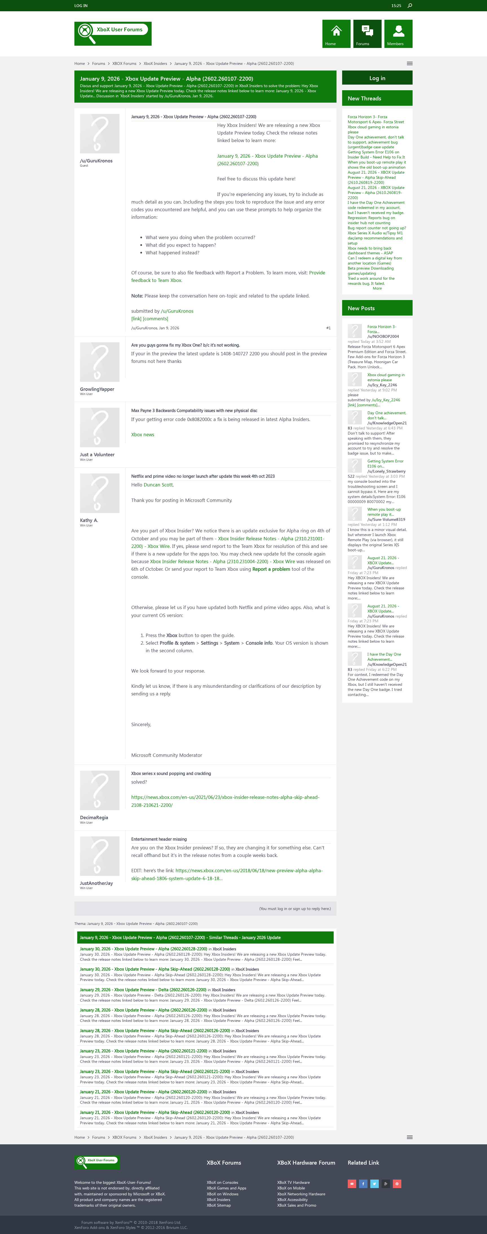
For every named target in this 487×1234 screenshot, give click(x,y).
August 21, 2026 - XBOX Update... (383, 560)
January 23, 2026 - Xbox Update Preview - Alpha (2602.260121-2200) (143, 1051)
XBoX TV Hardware (293, 1182)
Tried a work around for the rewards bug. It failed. (371, 281)
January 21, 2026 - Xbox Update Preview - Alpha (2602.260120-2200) (143, 1091)
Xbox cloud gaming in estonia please (373, 129)
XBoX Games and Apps (226, 1188)
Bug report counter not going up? (377, 227)
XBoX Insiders (218, 1199)
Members (395, 43)
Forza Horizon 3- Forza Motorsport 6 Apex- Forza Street (376, 119)
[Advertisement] (173, 156)
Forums (362, 43)
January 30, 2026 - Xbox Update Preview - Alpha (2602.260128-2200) (143, 948)
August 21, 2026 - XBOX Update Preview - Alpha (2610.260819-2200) (376, 192)
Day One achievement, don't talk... (387, 415)
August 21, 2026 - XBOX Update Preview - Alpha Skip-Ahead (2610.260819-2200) (376, 177)
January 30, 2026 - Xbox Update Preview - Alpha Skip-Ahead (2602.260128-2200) (155, 969)
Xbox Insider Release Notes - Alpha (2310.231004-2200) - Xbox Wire (222, 561)
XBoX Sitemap (219, 1205)
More (377, 288)
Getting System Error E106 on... (386, 463)
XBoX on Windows (222, 1193)
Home (330, 43)
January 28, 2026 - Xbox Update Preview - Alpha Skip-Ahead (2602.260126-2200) (155, 1030)
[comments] (155, 318)
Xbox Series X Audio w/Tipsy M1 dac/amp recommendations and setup (375, 238)
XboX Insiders (132, 95)
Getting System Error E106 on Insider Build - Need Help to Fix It (376, 154)
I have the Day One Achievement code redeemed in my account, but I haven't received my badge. (376, 207)
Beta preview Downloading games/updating (371, 270)
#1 (328, 327)
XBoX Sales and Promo (296, 1205)
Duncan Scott (158, 484)
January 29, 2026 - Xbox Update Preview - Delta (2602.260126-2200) (143, 989)
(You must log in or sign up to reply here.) (295, 908)
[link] (136, 318)
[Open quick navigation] (410, 63)
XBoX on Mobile (291, 1188)
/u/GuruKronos (177, 311)
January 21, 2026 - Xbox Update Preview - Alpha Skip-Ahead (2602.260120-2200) (155, 1112)
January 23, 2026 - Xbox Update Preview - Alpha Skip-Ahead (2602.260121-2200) (155, 1071)
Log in (377, 77)
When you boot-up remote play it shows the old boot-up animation (377, 164)
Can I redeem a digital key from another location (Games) (375, 260)
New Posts (361, 308)
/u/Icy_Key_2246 (386, 399)
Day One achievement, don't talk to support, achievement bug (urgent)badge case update (376, 142)
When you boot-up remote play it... (384, 511)
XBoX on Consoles (222, 1182)
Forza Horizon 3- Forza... (382, 329)
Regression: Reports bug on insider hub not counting (371, 220)
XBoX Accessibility (292, 1199)
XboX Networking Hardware (301, 1193)
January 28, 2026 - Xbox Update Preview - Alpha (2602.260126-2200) (143, 1010)
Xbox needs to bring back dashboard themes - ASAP (370, 250)
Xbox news (142, 434)
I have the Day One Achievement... (384, 656)
